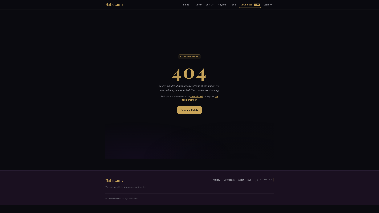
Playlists (222, 4)
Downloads (250, 4)
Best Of (209, 4)
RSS (250, 180)
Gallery (216, 180)
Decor (199, 4)
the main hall (196, 96)
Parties (185, 4)
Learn (266, 4)
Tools (233, 4)
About (241, 180)
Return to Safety (189, 110)
